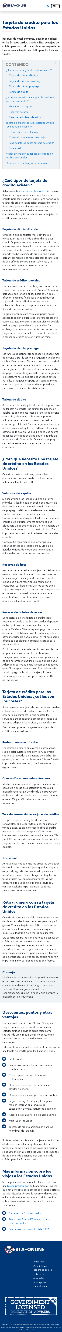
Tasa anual (15, 148)
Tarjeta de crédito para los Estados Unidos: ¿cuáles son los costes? (30, 124)
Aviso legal (39, 1261)
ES (54, 6)
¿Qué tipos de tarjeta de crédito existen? (29, 70)
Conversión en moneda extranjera (28, 137)
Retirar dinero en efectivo (23, 132)
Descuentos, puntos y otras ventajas (26, 163)
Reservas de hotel (19, 111)
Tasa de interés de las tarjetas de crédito (31, 142)
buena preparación (18, 1185)
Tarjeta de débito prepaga (24, 86)
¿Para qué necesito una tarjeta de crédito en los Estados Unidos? (30, 99)
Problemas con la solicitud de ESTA (29, 1229)
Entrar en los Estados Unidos (25, 1213)
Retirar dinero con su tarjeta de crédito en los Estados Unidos (29, 155)
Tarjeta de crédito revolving (24, 80)
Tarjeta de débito (18, 91)
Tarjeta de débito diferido (23, 75)
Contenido (31, 64)
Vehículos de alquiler (21, 106)
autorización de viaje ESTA (34, 191)
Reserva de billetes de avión (25, 117)
